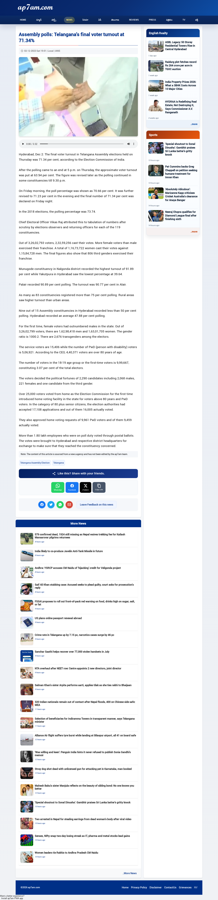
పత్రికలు (169, 20)
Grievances (185, 887)
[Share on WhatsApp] (60, 504)
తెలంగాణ (115, 20)
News (69, 20)
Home (23, 20)
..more (194, 124)
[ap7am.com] (35, 7)
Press (152, 20)
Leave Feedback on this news (96, 504)
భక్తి (196, 20)
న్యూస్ (38, 20)
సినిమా (85, 20)
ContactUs (170, 887)
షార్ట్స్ (54, 20)
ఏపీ (99, 20)
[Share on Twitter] (51, 504)
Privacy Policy (139, 887)
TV (184, 20)
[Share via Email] (69, 504)
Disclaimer (156, 887)
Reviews (134, 20)
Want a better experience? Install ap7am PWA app (12, 897)
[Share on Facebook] (41, 504)
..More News (130, 873)
